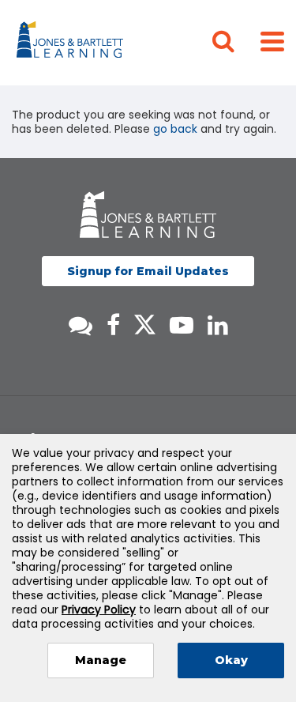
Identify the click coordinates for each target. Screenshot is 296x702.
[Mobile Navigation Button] (272, 41)
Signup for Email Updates (148, 271)
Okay (231, 660)
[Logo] (72, 42)
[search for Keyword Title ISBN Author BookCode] (236, 42)
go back (175, 129)
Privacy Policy (99, 609)
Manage (100, 660)
